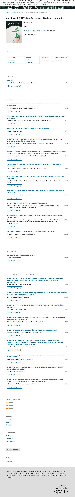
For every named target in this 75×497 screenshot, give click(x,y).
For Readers (9, 436)
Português (9, 425)
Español (8, 422)
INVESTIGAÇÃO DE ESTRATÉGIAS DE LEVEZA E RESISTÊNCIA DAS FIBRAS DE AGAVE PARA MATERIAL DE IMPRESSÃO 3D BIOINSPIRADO (34, 140)
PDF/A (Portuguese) (15, 86)
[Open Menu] (6, 7)
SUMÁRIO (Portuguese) (45, 59)
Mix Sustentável (13, 7)
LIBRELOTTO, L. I (29, 30)
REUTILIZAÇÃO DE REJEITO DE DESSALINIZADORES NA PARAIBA (27, 203)
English (8, 419)
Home (7, 12)
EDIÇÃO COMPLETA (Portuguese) (61, 59)
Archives (14, 12)
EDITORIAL (10, 80)
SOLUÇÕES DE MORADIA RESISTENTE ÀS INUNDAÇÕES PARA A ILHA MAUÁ (30, 232)
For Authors (9, 438)
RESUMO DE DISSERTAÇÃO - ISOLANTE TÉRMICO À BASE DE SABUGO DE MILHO (32, 330)
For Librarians (10, 441)
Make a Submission (13, 449)
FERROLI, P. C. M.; (40, 30)
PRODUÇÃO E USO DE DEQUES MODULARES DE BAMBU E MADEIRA (28, 129)
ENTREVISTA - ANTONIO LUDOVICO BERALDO (21, 255)
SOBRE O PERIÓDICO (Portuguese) (29, 60)
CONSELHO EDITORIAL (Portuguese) (12, 60)
